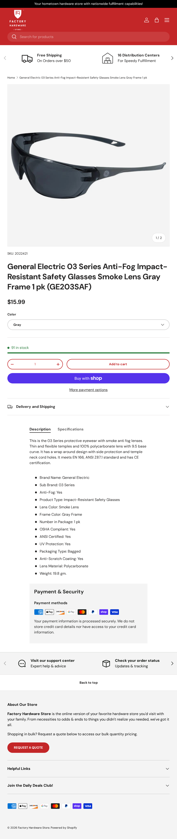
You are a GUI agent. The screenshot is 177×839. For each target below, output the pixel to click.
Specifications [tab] (71, 429)
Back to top (89, 682)
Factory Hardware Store (34, 828)
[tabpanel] (89, 507)
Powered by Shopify (64, 828)
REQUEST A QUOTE (28, 747)
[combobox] (88, 37)
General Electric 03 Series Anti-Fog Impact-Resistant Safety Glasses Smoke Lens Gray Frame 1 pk (83, 77)
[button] (157, 20)
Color (11, 314)
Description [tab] (40, 429)
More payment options (88, 389)
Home (11, 77)
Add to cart (118, 364)
